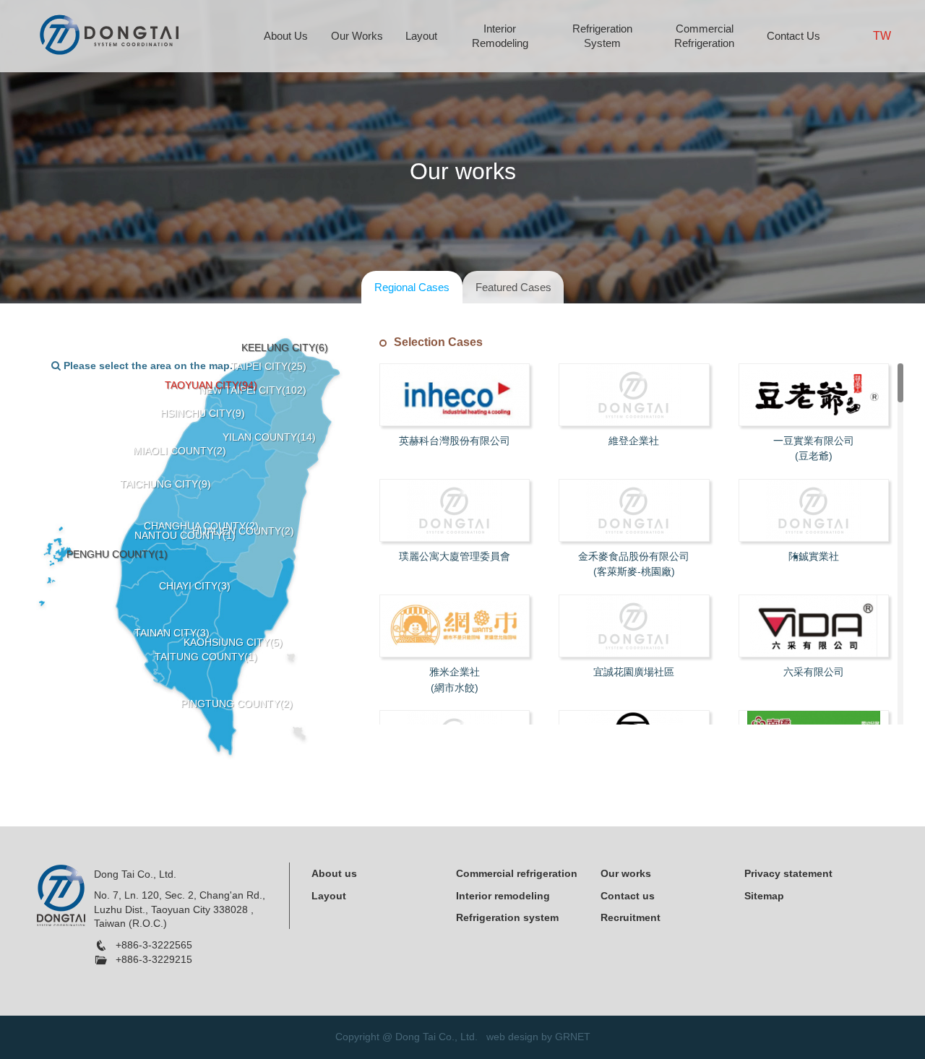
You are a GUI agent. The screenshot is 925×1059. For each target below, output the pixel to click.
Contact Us (793, 36)
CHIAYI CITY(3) (195, 586)
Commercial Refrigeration (704, 35)
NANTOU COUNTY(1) (185, 535)
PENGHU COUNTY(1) (117, 554)
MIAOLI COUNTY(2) (179, 451)
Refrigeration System (602, 35)
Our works (626, 873)
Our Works (357, 36)
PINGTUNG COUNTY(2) (237, 703)
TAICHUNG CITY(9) (165, 484)
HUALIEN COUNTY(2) (243, 531)
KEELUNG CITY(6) (284, 347)
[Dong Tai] (108, 33)
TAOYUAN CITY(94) (211, 385)
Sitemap (764, 896)
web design (512, 1037)
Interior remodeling (503, 896)
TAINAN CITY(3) (172, 633)
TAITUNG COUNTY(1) (206, 656)
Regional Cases (411, 287)
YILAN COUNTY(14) (269, 437)
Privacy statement (788, 873)
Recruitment (631, 917)
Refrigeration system (507, 917)
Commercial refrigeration (516, 873)
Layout (421, 36)
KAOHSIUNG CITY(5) (233, 642)
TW (882, 36)
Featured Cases (513, 287)
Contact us (628, 896)
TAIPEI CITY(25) (268, 366)
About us (334, 873)
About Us (286, 36)
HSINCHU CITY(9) (202, 413)
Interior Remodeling (500, 35)
